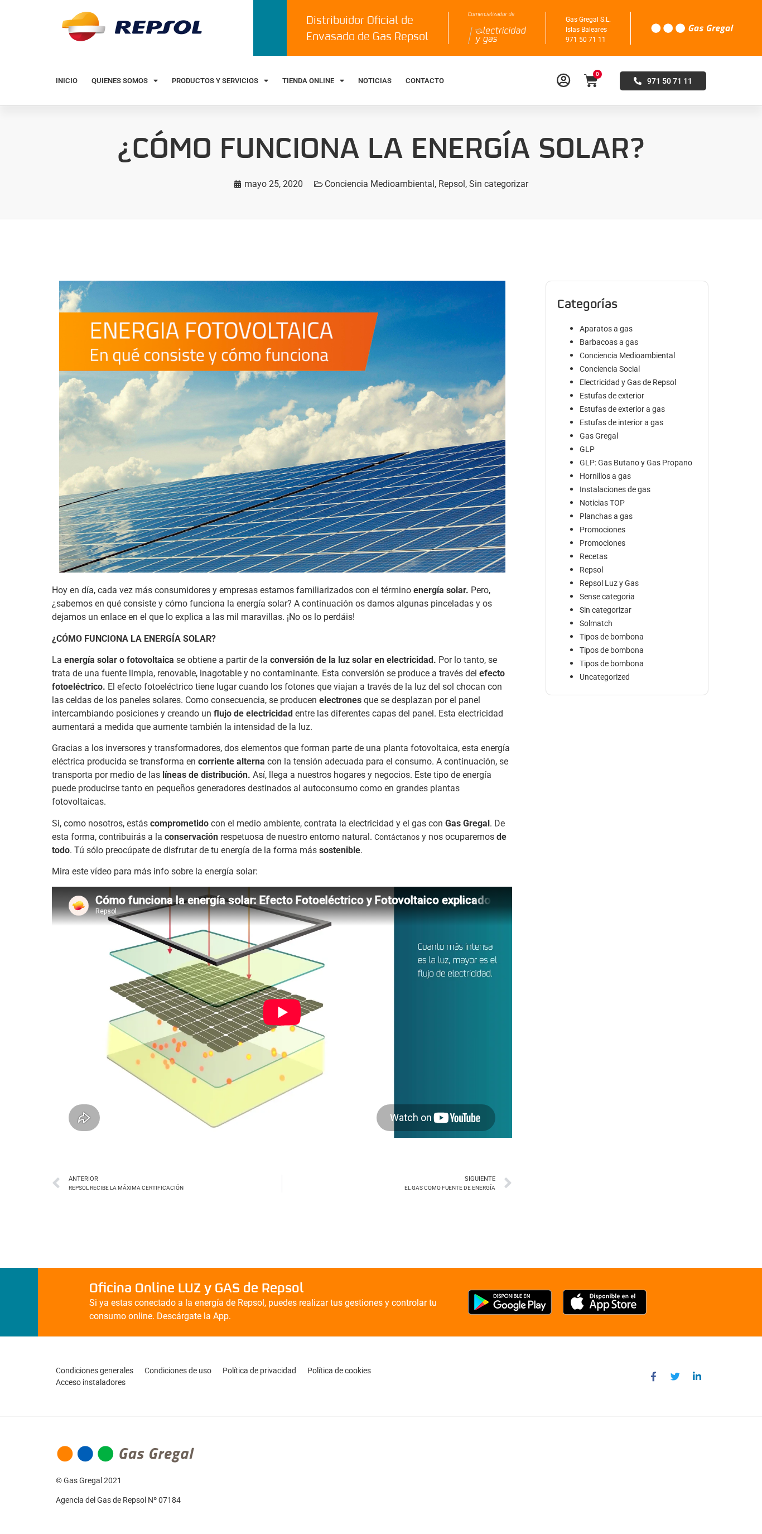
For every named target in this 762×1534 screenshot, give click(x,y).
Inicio (67, 80)
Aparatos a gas (606, 328)
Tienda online (308, 80)
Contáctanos (396, 837)
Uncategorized (605, 676)
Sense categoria (607, 596)
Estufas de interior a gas (621, 422)
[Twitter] (674, 1376)
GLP (587, 449)
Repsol (451, 184)
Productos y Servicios (215, 80)
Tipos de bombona (612, 636)
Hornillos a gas (605, 476)
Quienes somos (119, 80)
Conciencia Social (610, 368)
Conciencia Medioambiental (380, 184)
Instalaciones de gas (615, 489)
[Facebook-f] (653, 1376)
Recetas (593, 556)
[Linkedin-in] (696, 1376)
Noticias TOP (602, 502)
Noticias (375, 80)
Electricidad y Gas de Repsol (628, 382)
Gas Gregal (599, 435)
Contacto (425, 80)
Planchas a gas (606, 516)
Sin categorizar (498, 184)
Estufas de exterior (612, 395)
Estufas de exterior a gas (622, 409)
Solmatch (596, 623)
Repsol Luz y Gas (609, 583)
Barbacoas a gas (609, 342)
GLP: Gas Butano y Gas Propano (636, 462)
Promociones (602, 529)
